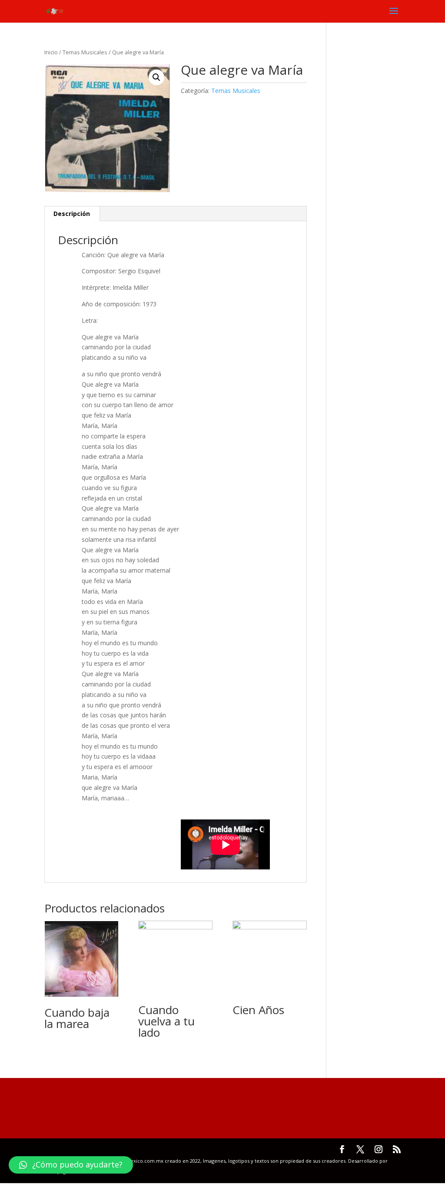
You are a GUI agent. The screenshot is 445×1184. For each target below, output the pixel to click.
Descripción (71, 213)
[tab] (72, 213)
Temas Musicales (85, 52)
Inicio (51, 52)
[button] (71, 1165)
